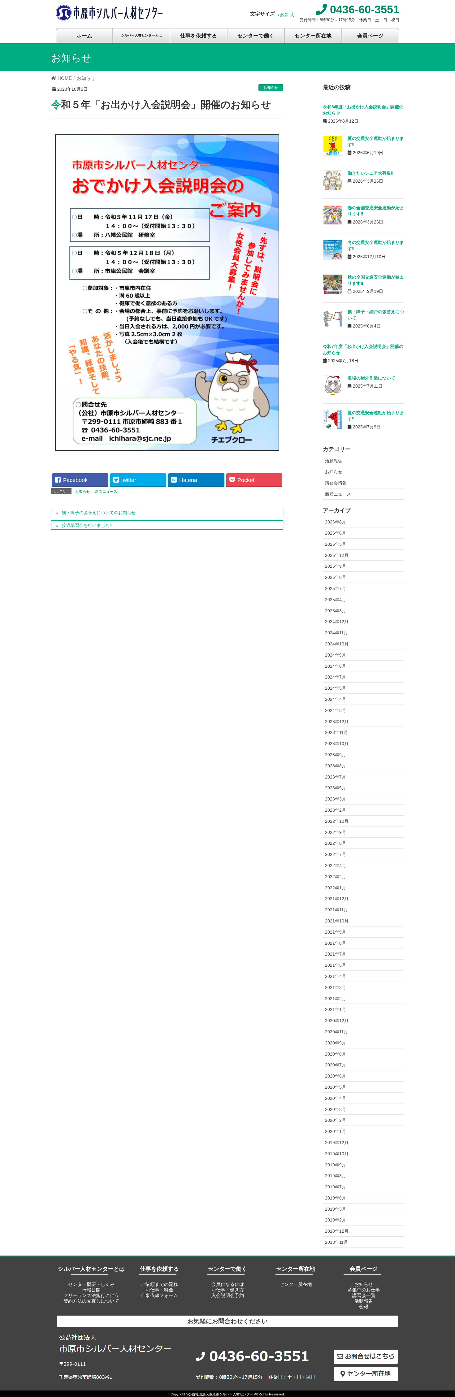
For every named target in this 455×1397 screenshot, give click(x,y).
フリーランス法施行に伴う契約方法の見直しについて (91, 1298)
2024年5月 (335, 688)
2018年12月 (337, 1231)
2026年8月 (335, 521)
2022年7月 (335, 854)
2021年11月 (336, 909)
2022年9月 (335, 832)
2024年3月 (335, 710)
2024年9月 (335, 655)
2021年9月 (335, 932)
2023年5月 (335, 787)
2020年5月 (335, 1087)
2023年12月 (337, 721)
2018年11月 (336, 1242)
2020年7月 (335, 1064)
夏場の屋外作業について (371, 377)
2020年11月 (336, 1031)
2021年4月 (335, 976)
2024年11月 (336, 632)
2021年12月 (337, 898)
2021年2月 (335, 998)
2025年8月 (335, 577)
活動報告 (333, 460)
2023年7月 (335, 776)
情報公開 (91, 1289)
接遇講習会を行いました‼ (87, 525)
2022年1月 (335, 887)
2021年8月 (335, 943)
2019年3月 (335, 1209)
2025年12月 (337, 555)
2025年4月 (335, 599)
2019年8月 (335, 1175)
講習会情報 (336, 482)
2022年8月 (335, 843)
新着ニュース (106, 491)
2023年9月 (335, 754)
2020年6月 (335, 1076)
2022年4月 (335, 865)
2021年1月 (335, 1009)
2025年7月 (335, 588)
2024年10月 (337, 643)
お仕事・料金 (159, 1289)
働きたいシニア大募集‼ (370, 173)
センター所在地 (296, 1284)
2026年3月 (335, 544)
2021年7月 (335, 954)
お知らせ (270, 87)
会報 (363, 1306)
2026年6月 (335, 533)
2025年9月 (335, 566)
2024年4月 (335, 699)
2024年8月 (335, 666)
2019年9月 (335, 1164)
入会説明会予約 (227, 1295)
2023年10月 (337, 743)
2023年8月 (335, 765)
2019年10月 (337, 1153)
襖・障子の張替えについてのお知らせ (99, 512)
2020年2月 (335, 1120)
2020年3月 (335, 1109)
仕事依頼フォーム (159, 1295)
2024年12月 (337, 621)
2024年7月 (335, 677)
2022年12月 (337, 821)
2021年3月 (335, 987)
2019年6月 (335, 1197)
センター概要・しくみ (91, 1284)
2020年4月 (335, 1098)
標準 (283, 15)
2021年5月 (335, 965)
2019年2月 (335, 1219)
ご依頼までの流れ (159, 1284)
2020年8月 (335, 1054)
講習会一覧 (363, 1295)
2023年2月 (335, 810)
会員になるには (227, 1284)
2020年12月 (337, 1020)
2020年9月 (335, 1042)
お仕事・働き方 (227, 1289)
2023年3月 (335, 798)
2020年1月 (335, 1131)
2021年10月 (337, 920)
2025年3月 (335, 610)
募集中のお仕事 (364, 1289)
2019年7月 (335, 1186)
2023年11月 (336, 732)
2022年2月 (335, 876)
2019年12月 (337, 1142)
